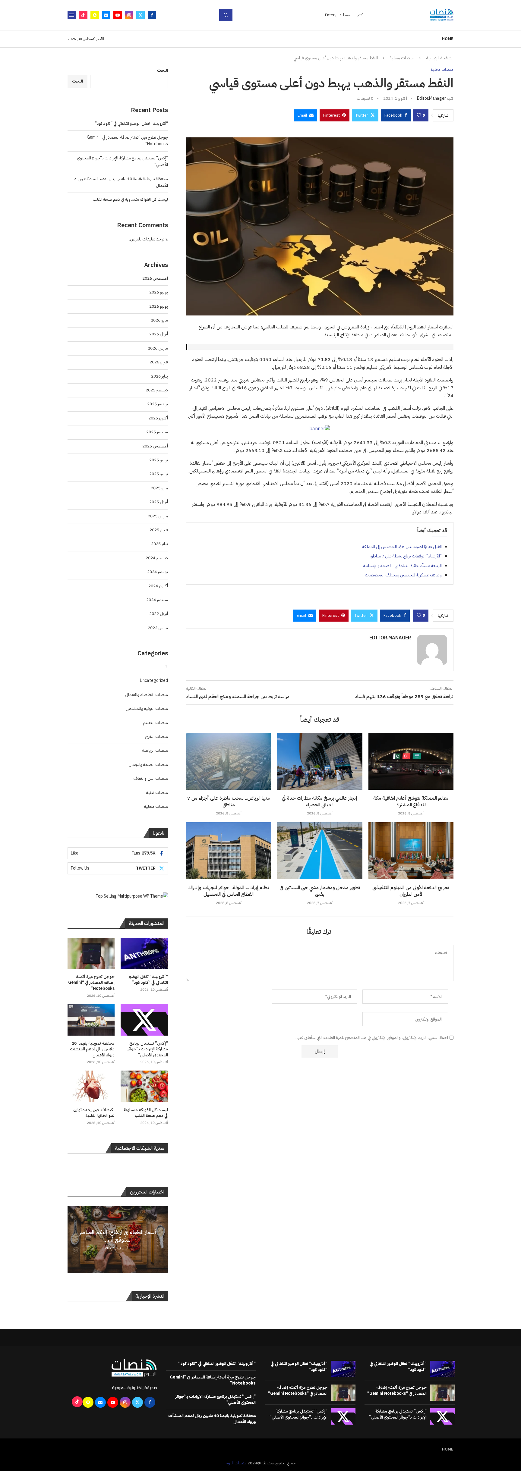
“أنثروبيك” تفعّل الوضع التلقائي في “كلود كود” (131, 123)
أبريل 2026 (158, 334)
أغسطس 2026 (155, 278)
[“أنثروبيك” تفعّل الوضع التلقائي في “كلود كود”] (144, 953)
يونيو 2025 (158, 474)
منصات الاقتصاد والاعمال (146, 695)
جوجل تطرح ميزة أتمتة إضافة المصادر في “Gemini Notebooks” (91, 983)
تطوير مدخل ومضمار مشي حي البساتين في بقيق (319, 891)
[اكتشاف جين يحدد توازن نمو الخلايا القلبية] (91, 1086)
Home (447, 39)
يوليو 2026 (158, 292)
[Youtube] (117, 15)
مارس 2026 (158, 348)
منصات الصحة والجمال (148, 764)
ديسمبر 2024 (157, 558)
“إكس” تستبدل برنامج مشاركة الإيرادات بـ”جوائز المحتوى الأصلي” (148, 1049)
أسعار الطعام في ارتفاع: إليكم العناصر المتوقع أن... (117, 1236)
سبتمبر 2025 (157, 432)
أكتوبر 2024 (158, 586)
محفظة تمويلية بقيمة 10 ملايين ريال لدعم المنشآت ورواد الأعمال (92, 1049)
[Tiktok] (83, 15)
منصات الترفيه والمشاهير (147, 708)
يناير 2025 (159, 544)
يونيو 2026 (158, 306)
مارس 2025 (158, 516)
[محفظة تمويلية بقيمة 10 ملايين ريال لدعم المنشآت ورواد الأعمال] (91, 1019)
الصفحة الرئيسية (439, 58)
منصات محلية (402, 58)
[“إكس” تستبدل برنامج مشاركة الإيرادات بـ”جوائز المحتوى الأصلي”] (144, 1019)
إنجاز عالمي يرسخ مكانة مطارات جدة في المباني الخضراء (319, 801)
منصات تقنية (157, 792)
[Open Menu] (72, 15)
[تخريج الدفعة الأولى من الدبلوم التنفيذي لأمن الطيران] (410, 850)
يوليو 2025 (158, 460)
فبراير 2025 (159, 530)
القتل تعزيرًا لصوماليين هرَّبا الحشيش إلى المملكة (402, 547)
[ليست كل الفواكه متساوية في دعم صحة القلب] (144, 1086)
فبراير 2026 (159, 362)
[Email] (106, 15)
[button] (73, 1239)
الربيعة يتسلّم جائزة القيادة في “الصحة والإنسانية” (402, 566)
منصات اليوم (236, 1463)
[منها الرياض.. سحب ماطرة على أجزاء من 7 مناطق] (228, 761)
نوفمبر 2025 (157, 404)
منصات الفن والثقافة (151, 778)
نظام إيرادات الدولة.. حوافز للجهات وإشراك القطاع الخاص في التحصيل (228, 891)
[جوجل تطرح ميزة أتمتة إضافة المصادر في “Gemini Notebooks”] (91, 953)
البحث (162, 70)
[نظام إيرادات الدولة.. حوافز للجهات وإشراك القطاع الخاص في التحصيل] (228, 850)
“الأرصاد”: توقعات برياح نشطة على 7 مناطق (406, 556)
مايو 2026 (159, 320)
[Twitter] (140, 15)
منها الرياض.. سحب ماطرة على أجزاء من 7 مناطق (228, 801)
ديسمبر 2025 (157, 390)
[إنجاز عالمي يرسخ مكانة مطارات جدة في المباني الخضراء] (319, 761)
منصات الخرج (156, 736)
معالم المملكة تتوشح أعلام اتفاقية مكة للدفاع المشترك (411, 801)
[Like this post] (419, 115)
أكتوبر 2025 (158, 418)
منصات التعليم (155, 723)
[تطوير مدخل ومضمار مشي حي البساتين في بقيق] (319, 850)
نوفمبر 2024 (157, 572)
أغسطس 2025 (155, 446)
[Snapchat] (94, 15)
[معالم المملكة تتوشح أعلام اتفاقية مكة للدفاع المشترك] (410, 761)
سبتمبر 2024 (157, 600)
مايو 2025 (159, 488)
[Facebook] (152, 15)
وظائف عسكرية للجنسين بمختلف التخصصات (403, 575)
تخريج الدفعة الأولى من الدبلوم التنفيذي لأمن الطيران (410, 891)
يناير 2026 (159, 376)
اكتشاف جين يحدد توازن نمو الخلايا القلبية (94, 1113)
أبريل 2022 (158, 613)
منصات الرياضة (155, 750)
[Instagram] (129, 15)
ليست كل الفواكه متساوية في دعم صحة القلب (130, 199)
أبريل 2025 (158, 502)
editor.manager (431, 98)
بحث (225, 15)
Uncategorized (154, 680)
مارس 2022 (158, 628)
